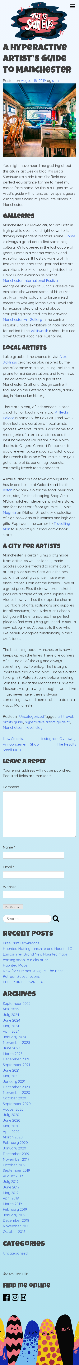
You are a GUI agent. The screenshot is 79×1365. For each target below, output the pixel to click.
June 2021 (11, 1070)
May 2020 (11, 1126)
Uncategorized (31, 716)
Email (8, 867)
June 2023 (11, 1048)
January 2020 (14, 1148)
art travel (65, 716)
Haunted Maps (15, 965)
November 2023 (16, 1042)
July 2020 (11, 1114)
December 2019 (16, 1153)
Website (9, 886)
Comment (11, 787)
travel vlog (34, 727)
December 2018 (16, 1220)
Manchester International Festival (31, 280)
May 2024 (11, 1026)
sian (55, 80)
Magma (9, 512)
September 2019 (16, 1170)
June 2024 (11, 1020)
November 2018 (16, 1226)
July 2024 (11, 1014)
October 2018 (14, 1231)
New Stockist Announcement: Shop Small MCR (21, 744)
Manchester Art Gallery (22, 319)
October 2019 (14, 1165)
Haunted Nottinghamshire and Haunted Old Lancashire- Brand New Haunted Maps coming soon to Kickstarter (39, 954)
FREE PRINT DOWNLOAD (24, 982)
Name (9, 847)
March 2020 (13, 1137)
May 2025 (11, 1009)
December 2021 (16, 1059)
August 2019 (13, 1176)
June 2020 (11, 1120)
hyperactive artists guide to (47, 722)
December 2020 (16, 1087)
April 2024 (11, 1031)
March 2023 (12, 1053)
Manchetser (13, 727)
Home (70, 236)
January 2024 (14, 1037)
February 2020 (15, 1142)
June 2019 (11, 1187)
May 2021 (10, 1076)
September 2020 (17, 1103)
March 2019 (12, 1203)
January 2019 (14, 1215)
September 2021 (16, 1064)
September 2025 (16, 1003)
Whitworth (39, 330)
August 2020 (13, 1109)
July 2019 (10, 1181)
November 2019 (16, 1159)
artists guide (13, 722)
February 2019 (15, 1209)
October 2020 (14, 1098)
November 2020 (16, 1092)
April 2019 (11, 1198)
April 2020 (11, 1131)
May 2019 (10, 1192)
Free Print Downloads (21, 943)
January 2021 (14, 1081)
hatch (7, 490)
